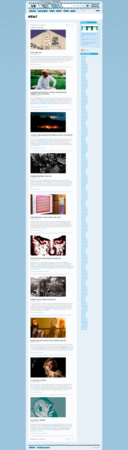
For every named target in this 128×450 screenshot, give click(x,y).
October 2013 (84, 261)
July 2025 (83, 73)
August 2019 (83, 168)
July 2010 (83, 313)
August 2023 (83, 104)
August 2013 (83, 264)
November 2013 (84, 260)
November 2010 (84, 308)
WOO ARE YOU (36, 52)
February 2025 (84, 80)
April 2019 (83, 173)
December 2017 (84, 194)
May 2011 (83, 300)
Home (46, 4)
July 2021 (83, 137)
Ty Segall (40, 392)
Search (98, 11)
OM (39, 189)
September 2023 (84, 103)
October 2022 (84, 117)
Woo (39, 64)
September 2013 (84, 262)
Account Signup (82, 5)
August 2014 (83, 248)
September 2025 (84, 71)
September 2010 (84, 310)
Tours (66, 11)
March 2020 (83, 158)
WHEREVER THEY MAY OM (41, 176)
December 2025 (84, 67)
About (73, 11)
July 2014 (83, 249)
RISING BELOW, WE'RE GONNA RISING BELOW (48, 340)
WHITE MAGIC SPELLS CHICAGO (43, 299)
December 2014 (84, 242)
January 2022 (84, 129)
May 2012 (83, 284)
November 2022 (84, 116)
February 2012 (84, 288)
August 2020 (83, 152)
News (52, 11)
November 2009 (84, 323)
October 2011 (84, 293)
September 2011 (84, 294)
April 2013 (83, 269)
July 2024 (83, 89)
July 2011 (83, 297)
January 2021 (84, 145)
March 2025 (83, 79)
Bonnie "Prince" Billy (43, 107)
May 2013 (83, 268)
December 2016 (84, 210)
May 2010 (83, 315)
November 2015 (84, 228)
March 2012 (83, 286)
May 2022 (83, 124)
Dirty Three (41, 352)
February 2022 (84, 128)
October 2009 (84, 325)
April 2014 (83, 253)
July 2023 (83, 105)
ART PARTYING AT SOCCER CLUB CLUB (46, 217)
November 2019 (84, 164)
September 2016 (84, 214)
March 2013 (83, 270)
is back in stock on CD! (89, 39)
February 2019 (84, 176)
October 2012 (84, 277)
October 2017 (84, 197)
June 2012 (83, 282)
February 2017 (84, 208)
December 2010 (84, 306)
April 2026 (83, 61)
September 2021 (84, 135)
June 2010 (83, 314)
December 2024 (84, 83)
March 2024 (83, 95)
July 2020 (83, 153)
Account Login (75, 5)
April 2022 (83, 125)
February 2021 (84, 144)
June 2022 (83, 123)
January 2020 (84, 161)
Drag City (41, 230)
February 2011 (84, 304)
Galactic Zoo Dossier (43, 433)
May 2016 (83, 220)
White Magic (41, 312)
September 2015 (84, 230)
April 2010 (83, 317)
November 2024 (84, 84)
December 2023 (84, 99)
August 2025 (83, 72)
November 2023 (84, 100)
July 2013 (83, 265)
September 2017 (84, 198)
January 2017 (84, 209)
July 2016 (83, 217)
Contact (32, 447)
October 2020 (84, 149)
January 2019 (84, 177)
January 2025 (84, 81)
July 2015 (83, 233)
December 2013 (84, 258)
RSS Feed (86, 50)
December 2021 (84, 131)
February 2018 (84, 192)
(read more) (60, 62)
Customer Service (43, 447)
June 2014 (83, 250)
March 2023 (83, 111)
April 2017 (83, 205)
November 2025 (84, 68)
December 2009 (84, 322)
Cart (87, 6)
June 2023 (83, 107)
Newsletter (95, 5)
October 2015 (84, 229)
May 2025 (83, 76)
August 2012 (83, 280)
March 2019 (83, 174)
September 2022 (84, 119)
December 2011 (84, 290)
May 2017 (83, 204)
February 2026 (84, 64)
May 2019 (83, 172)
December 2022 (84, 115)
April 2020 (83, 157)
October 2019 (84, 165)
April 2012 (83, 285)
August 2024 (83, 88)
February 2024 (84, 96)
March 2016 (83, 222)
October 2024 (84, 85)
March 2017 (83, 206)
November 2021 (84, 132)
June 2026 (83, 59)
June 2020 (83, 154)
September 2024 (84, 87)
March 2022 (83, 127)
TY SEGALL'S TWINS (38, 380)
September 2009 (84, 326)
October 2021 (84, 133)
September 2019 (84, 166)
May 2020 (83, 156)
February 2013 (84, 272)
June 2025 (83, 75)
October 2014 (84, 245)
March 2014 (83, 254)
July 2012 (83, 281)
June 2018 (83, 186)
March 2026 (83, 63)
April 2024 (83, 93)
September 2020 (84, 150)
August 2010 (83, 311)
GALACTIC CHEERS (38, 420)
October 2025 (84, 69)
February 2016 (84, 224)
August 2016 (83, 216)
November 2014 (84, 244)
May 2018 (83, 188)
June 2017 (83, 202)
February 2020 (84, 160)
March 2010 (83, 318)
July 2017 (83, 201)
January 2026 (84, 65)
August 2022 (83, 120)
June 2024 (83, 91)
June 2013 (83, 266)
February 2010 (84, 319)
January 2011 (84, 305)
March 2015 (83, 238)
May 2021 (83, 140)
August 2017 (83, 200)
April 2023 (83, 109)
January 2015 (84, 241)
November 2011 (84, 292)
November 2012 (84, 276)
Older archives (84, 329)
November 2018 (84, 180)
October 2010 (84, 309)
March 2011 (83, 302)
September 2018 (84, 182)
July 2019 (83, 169)
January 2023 (84, 113)
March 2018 (83, 190)
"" (43, 103)
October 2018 (84, 181)
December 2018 (84, 178)
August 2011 (83, 296)
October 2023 (84, 101)
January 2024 (84, 97)
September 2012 (84, 278)
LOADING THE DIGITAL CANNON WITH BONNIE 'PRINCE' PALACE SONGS (49, 93)
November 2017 (84, 196)
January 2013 (84, 273)
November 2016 (84, 212)
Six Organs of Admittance (44, 271)
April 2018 (83, 189)
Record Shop (43, 11)
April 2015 (83, 237)
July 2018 (83, 185)
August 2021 (83, 136)
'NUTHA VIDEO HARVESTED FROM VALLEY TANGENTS (51, 135)
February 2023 (84, 112)
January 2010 (84, 321)
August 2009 (83, 327)
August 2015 (83, 232)
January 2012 (84, 289)
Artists (32, 11)
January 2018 (84, 193)
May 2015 (83, 236)
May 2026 (83, 60)
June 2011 (83, 298)
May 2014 (83, 252)
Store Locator (95, 6)
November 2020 (84, 148)
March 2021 (83, 142)
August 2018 (83, 184)
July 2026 (83, 57)
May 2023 (83, 108)
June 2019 (83, 170)
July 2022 (83, 121)
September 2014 (84, 246)
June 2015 (83, 234)
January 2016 (84, 225)
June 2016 (83, 218)
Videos (59, 11)
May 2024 (83, 92)
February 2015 (84, 240)
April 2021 (83, 141)
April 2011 (83, 301)
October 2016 (84, 213)
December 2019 (84, 162)
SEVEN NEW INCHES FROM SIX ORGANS (46, 258)
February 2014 (84, 256)
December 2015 (84, 226)
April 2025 (83, 77)
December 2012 (84, 274)
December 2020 (84, 146)
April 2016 (83, 221)
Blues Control (41, 148)
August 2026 (83, 56)
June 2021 (83, 139)
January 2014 (84, 257)
